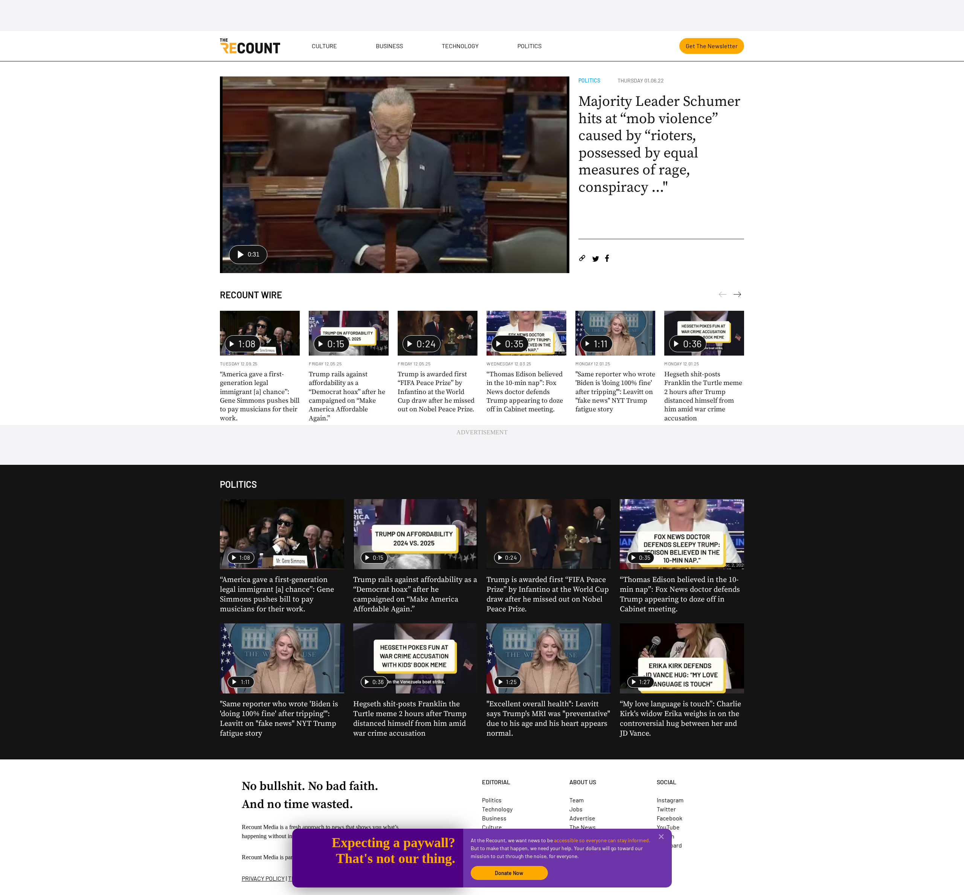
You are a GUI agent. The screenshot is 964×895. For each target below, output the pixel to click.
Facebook (669, 818)
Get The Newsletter (712, 45)
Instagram (670, 799)
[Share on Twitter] (595, 259)
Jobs (576, 809)
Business (389, 45)
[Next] (722, 296)
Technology (460, 45)
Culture (324, 45)
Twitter (666, 809)
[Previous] (737, 296)
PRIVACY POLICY (263, 878)
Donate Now (509, 873)
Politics (529, 45)
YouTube (668, 827)
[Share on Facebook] (607, 259)
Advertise (582, 818)
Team (576, 799)
